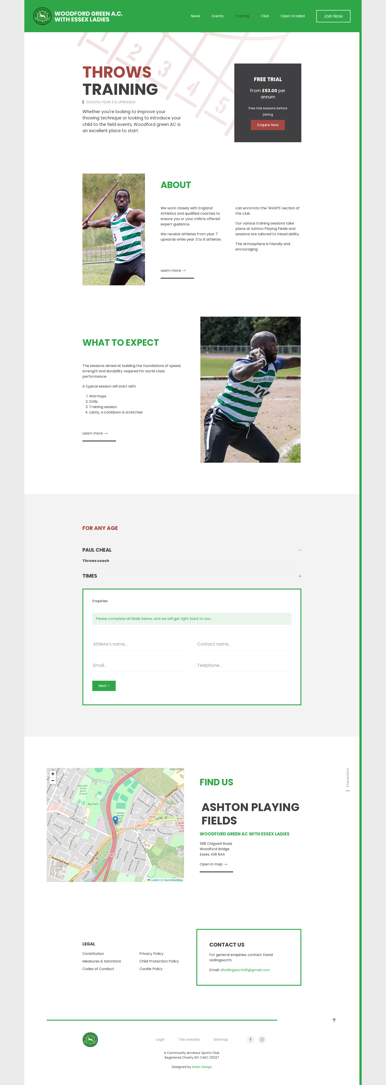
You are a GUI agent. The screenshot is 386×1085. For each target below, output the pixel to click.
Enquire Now (268, 124)
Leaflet (154, 880)
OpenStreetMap (173, 880)
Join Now (333, 16)
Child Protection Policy (159, 961)
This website (189, 1039)
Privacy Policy (151, 953)
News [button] (195, 16)
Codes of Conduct (98, 968)
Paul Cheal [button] (96, 550)
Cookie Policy (151, 968)
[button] (115, 820)
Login (160, 1039)
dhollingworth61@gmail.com (245, 970)
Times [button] (89, 576)
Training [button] (242, 16)
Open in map (211, 864)
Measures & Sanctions (101, 961)
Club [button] (265, 16)
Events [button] (218, 16)
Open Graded (293, 16)
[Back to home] (78, 16)
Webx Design (202, 1067)
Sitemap (221, 1039)
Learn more (171, 270)
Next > (104, 685)
